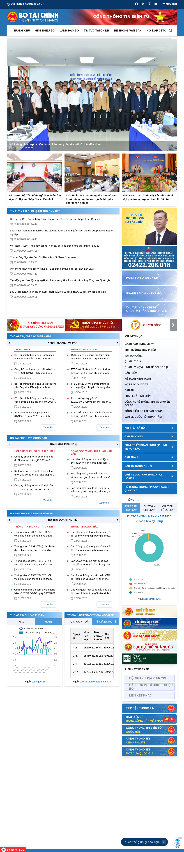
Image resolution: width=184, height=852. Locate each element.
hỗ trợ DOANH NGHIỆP (63, 519)
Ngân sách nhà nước (139, 344)
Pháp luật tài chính (138, 396)
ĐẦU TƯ (129, 390)
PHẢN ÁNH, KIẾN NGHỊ (63, 444)
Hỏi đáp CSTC (156, 30)
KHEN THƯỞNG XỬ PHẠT (63, 342)
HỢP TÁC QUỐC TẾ (136, 384)
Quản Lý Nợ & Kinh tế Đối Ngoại (146, 367)
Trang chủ (22, 30)
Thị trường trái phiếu (140, 349)
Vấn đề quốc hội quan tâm (143, 416)
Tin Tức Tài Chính (96, 30)
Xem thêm (48, 427)
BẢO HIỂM (131, 372)
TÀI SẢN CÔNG (134, 355)
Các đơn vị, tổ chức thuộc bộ (151, 687)
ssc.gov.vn (39, 681)
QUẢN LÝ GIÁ (133, 361)
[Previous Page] (13, 95)
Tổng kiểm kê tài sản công (143, 411)
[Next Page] (171, 95)
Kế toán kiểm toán (138, 378)
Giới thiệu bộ (45, 30)
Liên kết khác (140, 695)
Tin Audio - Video (49, 211)
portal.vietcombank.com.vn (96, 681)
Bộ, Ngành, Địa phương (147, 678)
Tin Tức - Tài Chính (23, 211)
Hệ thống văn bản (128, 30)
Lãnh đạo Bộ (69, 30)
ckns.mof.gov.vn (153, 599)
